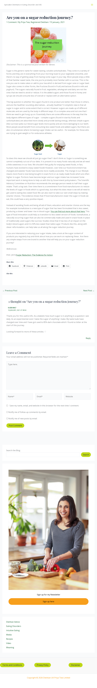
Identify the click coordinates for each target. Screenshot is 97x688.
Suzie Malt (12, 308)
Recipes (9, 639)
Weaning (10, 647)
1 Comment (11, 22)
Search (86, 454)
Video (8, 643)
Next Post (88, 291)
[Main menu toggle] (92, 4)
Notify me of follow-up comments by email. (27, 412)
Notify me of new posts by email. (22, 418)
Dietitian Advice (13, 622)
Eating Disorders (13, 626)
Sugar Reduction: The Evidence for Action (34, 255)
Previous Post (10, 291)
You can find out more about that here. (68, 211)
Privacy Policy (42, 665)
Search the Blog (13, 450)
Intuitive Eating (13, 630)
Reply (88, 338)
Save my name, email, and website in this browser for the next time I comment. (44, 405)
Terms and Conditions (12, 665)
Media (9, 634)
